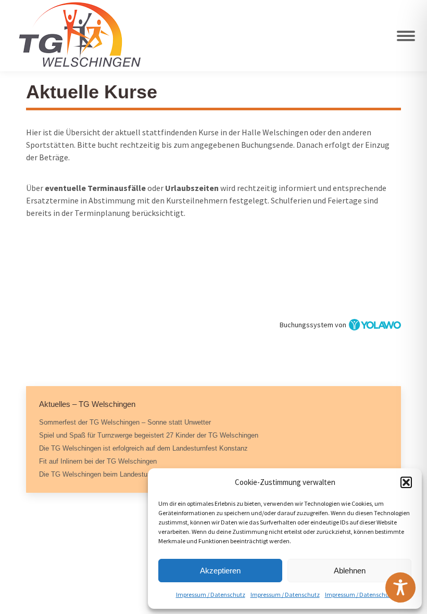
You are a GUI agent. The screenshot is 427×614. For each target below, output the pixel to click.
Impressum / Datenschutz (210, 594)
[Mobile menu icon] (406, 36)
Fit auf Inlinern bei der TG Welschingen (98, 461)
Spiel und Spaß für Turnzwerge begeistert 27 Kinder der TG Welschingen (148, 435)
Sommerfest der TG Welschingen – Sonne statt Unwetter (125, 422)
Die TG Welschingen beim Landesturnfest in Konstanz (121, 474)
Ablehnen (350, 570)
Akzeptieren (220, 570)
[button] (406, 482)
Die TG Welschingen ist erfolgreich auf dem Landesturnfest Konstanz (143, 448)
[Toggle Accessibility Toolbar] (400, 587)
